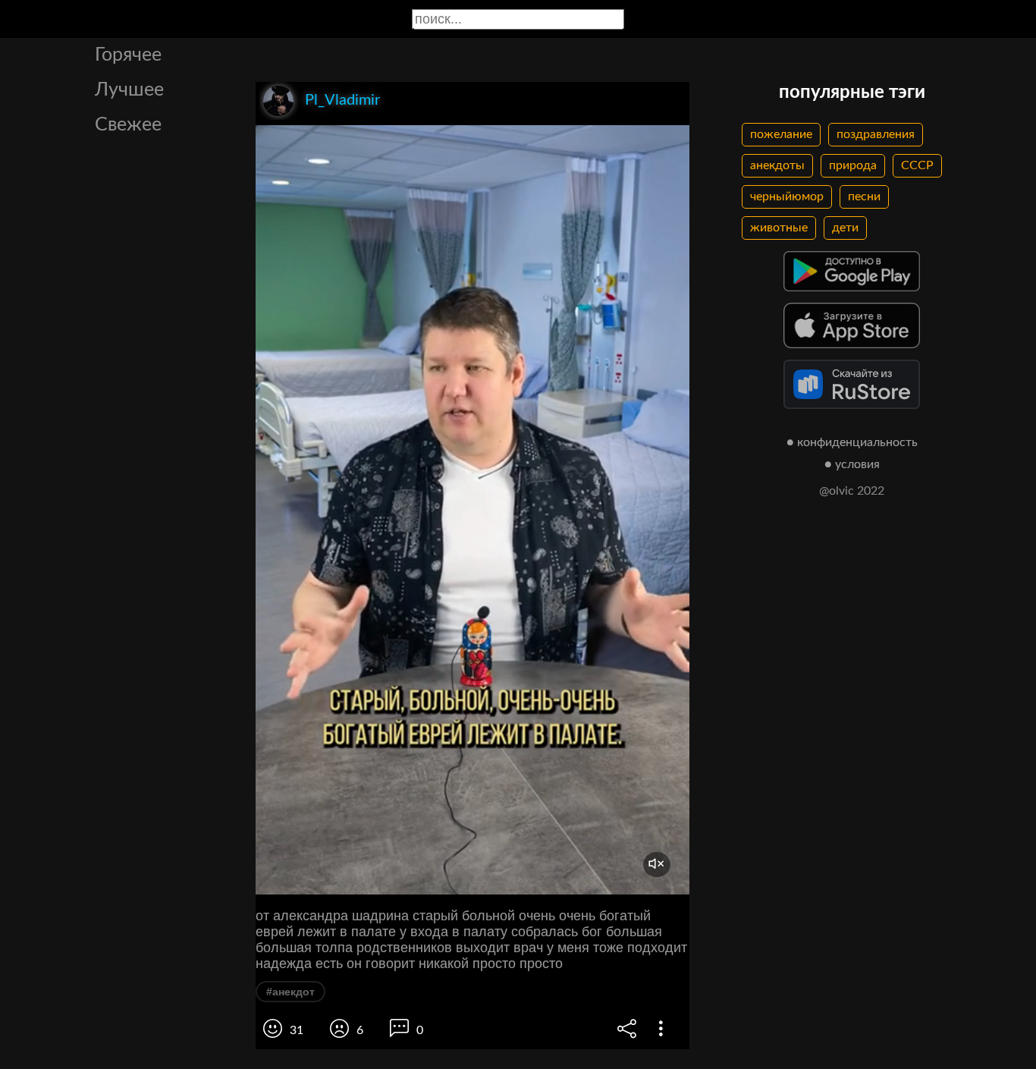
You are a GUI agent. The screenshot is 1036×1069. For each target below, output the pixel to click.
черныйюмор (787, 196)
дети (845, 228)
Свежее (128, 124)
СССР (917, 165)
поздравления (876, 134)
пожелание (781, 134)
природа (853, 165)
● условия (852, 464)
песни (864, 196)
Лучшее (129, 89)
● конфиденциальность (852, 442)
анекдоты (777, 165)
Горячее (128, 55)
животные (779, 228)
